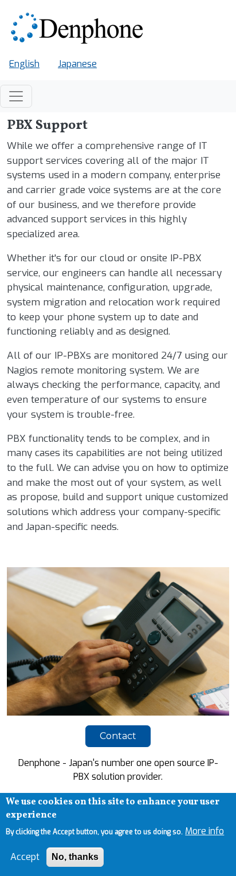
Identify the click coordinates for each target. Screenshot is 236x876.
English (24, 64)
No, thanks (75, 857)
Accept (25, 857)
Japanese (77, 64)
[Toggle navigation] (16, 96)
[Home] (79, 29)
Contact (118, 735)
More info (204, 831)
